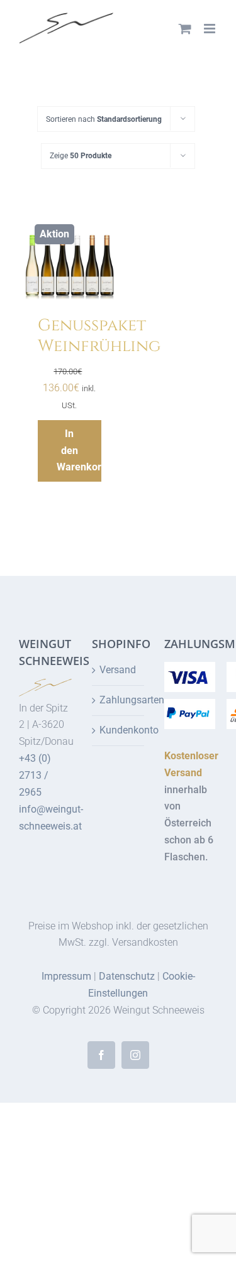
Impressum (66, 976)
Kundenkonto (118, 730)
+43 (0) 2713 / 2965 (35, 775)
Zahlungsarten (118, 700)
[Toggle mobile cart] (185, 28)
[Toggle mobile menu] (210, 28)
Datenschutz (127, 976)
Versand (117, 670)
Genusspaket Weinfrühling (99, 336)
